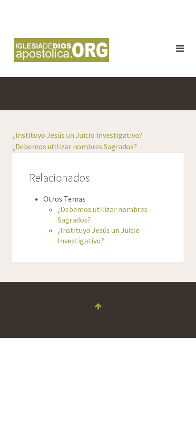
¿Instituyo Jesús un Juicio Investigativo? (77, 135)
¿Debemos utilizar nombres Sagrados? (74, 146)
